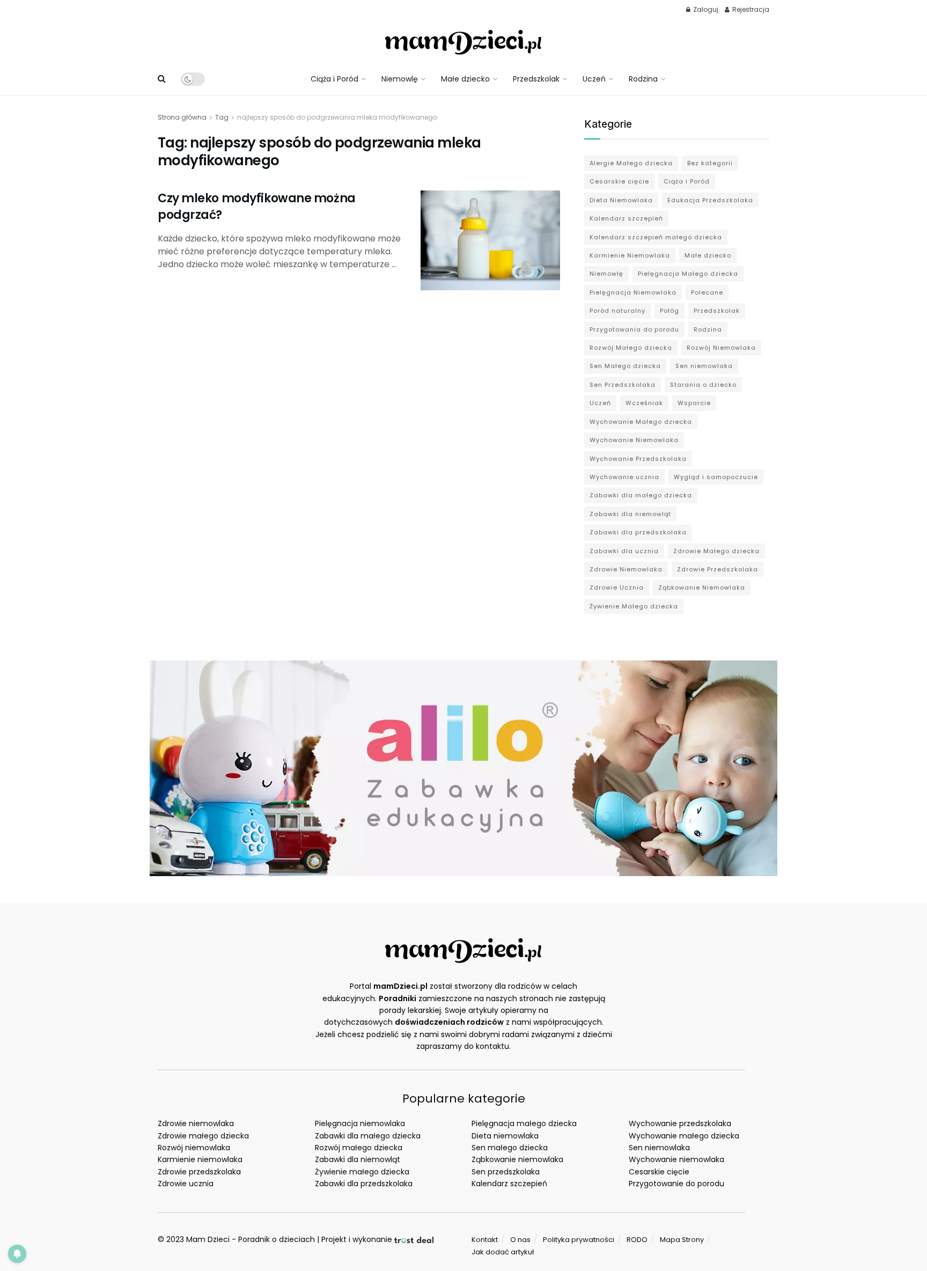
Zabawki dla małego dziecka (641, 495)
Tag (222, 117)
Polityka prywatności (578, 1240)
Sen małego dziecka (510, 1147)
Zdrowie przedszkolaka (199, 1171)
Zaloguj (704, 9)
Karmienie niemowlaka (200, 1159)
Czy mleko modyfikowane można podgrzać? (257, 206)
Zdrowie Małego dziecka (716, 551)
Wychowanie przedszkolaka (680, 1123)
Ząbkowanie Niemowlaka (701, 587)
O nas (520, 1240)
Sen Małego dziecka (625, 366)
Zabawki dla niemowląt (630, 514)
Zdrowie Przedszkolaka (717, 569)
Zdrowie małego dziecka (203, 1135)
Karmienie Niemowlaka (630, 255)
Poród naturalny (617, 310)
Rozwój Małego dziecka (631, 347)
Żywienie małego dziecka (362, 1171)
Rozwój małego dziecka (358, 1147)
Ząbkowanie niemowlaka (517, 1159)
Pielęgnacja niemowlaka (360, 1123)
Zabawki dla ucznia (624, 551)
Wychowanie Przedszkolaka (638, 458)
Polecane (707, 292)
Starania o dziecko (703, 384)
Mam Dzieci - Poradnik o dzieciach (250, 1239)
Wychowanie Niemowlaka (634, 440)
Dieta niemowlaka (505, 1135)
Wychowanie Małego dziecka (641, 421)
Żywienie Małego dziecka (634, 606)
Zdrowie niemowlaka (196, 1123)
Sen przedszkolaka (506, 1171)
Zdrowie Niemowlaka (626, 569)
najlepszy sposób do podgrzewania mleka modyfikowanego (337, 117)
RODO (637, 1240)
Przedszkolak (536, 79)
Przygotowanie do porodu (676, 1183)
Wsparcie (694, 403)
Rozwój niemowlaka (194, 1147)
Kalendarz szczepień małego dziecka (656, 237)
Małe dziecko (465, 79)
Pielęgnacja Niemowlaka (633, 292)
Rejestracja (750, 9)
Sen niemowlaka (704, 366)
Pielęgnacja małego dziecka (524, 1123)
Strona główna (182, 117)
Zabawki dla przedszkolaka (638, 532)
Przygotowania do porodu (634, 329)
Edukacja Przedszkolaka (710, 200)
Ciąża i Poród (334, 79)
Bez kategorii (710, 163)
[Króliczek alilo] (463, 767)
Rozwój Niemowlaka (721, 347)
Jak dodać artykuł (503, 1252)
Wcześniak (644, 403)
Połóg (669, 310)
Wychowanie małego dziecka (684, 1135)
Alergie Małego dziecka (631, 163)
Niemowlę (399, 79)
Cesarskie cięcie (619, 181)
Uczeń (594, 79)
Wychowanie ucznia (624, 477)
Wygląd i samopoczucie (716, 477)
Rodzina (643, 79)
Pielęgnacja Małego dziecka (688, 273)
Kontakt (485, 1240)
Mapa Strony (682, 1240)
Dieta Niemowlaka (621, 200)
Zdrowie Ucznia (617, 587)
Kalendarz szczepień (626, 218)
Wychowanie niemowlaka (676, 1159)
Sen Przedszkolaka (623, 384)
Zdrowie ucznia (186, 1183)
